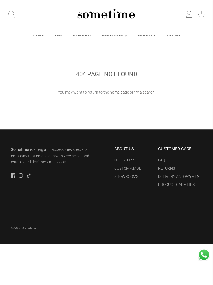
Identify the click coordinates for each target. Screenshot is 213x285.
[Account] (189, 14)
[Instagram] (21, 175)
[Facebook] (13, 175)
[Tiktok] (29, 175)
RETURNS (166, 168)
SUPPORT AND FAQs (114, 35)
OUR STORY (173, 35)
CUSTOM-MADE (127, 168)
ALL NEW (38, 35)
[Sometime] (106, 14)
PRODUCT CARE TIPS (176, 184)
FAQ (161, 160)
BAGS (58, 35)
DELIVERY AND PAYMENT (180, 176)
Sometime (29, 228)
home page (119, 92)
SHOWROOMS (146, 35)
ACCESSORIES (81, 35)
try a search (144, 92)
